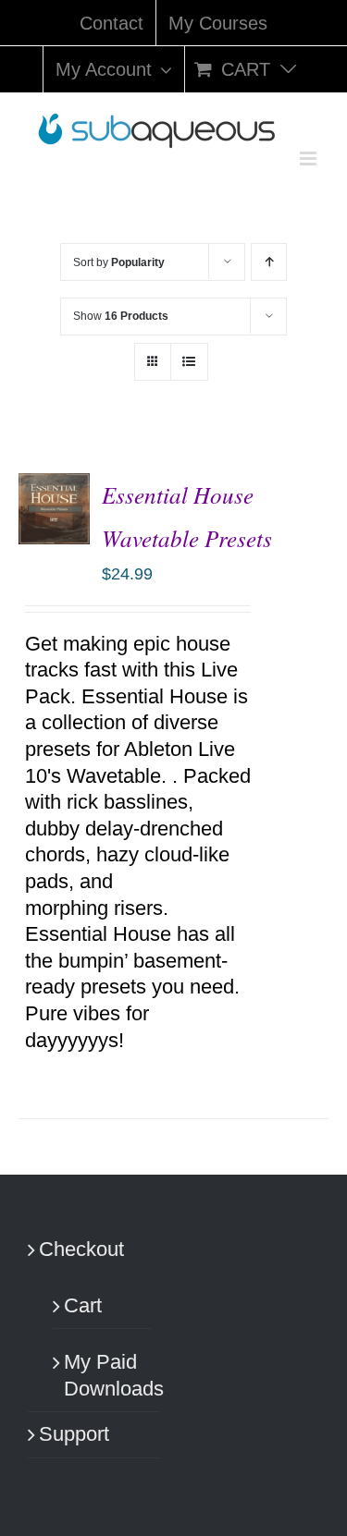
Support (74, 1433)
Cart (83, 1305)
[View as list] (189, 362)
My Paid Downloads (103, 1375)
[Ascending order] (269, 262)
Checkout (81, 1249)
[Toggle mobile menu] (309, 158)
